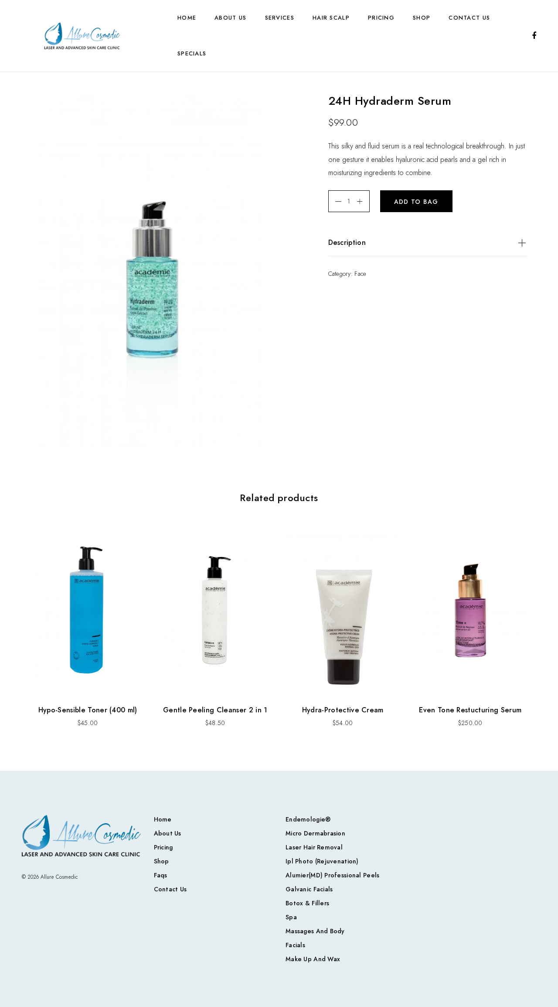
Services (279, 18)
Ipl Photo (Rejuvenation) (322, 861)
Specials (191, 53)
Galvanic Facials (309, 889)
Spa (291, 917)
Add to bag (416, 201)
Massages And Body (315, 931)
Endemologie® (308, 819)
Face (360, 273)
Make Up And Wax (313, 959)
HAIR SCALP (331, 18)
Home (186, 18)
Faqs (160, 875)
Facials (295, 945)
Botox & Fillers (307, 903)
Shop (421, 18)
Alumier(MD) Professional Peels (332, 875)
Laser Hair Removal (314, 847)
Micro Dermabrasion (315, 833)
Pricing (381, 18)
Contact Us (469, 18)
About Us (230, 18)
